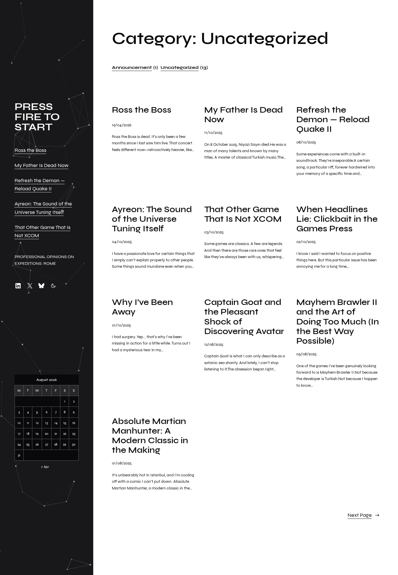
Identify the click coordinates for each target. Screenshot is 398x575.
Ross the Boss (30, 150)
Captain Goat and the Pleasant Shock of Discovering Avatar (244, 316)
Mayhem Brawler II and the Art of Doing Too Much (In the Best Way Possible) (337, 321)
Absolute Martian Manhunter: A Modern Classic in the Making (150, 435)
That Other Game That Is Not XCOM (243, 214)
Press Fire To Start (37, 117)
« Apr (45, 467)
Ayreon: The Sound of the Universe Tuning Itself (152, 219)
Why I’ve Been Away (142, 307)
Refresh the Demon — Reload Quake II (333, 119)
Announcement (135, 67)
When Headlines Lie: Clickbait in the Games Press (337, 219)
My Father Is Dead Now (41, 165)
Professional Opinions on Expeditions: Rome (44, 260)
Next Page (363, 515)
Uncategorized (184, 67)
